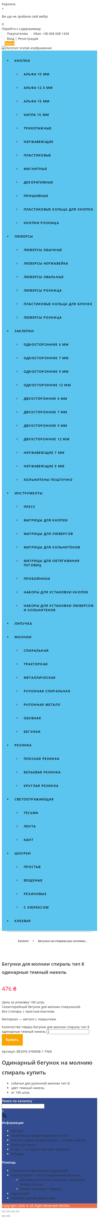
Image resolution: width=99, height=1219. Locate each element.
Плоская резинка (41, 758)
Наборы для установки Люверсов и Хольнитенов (58, 607)
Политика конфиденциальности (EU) (40, 1135)
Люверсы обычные (43, 250)
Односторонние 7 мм (46, 358)
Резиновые (35, 894)
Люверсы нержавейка (46, 263)
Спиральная (36, 650)
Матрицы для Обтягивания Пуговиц (52, 563)
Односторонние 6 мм (46, 344)
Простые (32, 867)
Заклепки (24, 331)
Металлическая (40, 677)
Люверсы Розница (43, 317)
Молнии (23, 637)
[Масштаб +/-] (4, 1211)
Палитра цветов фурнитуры (33, 1198)
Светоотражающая (34, 799)
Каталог (17, 1131)
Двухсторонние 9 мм (45, 425)
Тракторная (36, 664)
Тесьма (31, 813)
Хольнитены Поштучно (48, 479)
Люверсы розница (43, 290)
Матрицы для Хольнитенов (52, 547)
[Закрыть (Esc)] (17, 1211)
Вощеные (33, 880)
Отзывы (17, 1154)
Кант (28, 840)
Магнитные (35, 169)
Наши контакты (23, 1144)
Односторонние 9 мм (46, 371)
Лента (30, 826)
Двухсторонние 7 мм (45, 412)
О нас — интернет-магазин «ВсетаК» (40, 1149)
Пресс (29, 506)
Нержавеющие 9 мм (44, 466)
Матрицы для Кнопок (46, 520)
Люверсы (24, 236)
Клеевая (23, 921)
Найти (10, 43)
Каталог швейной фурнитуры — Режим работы (48, 1140)
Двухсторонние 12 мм (47, 439)
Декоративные (38, 182)
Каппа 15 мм (36, 114)
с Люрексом (36, 907)
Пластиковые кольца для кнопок (58, 209)
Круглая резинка (41, 785)
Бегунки (32, 731)
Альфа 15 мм (37, 101)
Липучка (23, 623)
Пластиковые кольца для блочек (58, 304)
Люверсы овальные (44, 277)
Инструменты (29, 493)
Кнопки (22, 60)
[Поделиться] (13, 1211)
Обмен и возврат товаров (40, 1189)
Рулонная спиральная (47, 691)
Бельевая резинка (42, 772)
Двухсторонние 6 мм (45, 398)
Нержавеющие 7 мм (44, 452)
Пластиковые (37, 155)
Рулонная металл (42, 704)
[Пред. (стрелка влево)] (4, 1216)
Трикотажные (38, 128)
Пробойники (37, 578)
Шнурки (23, 853)
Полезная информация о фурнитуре (40, 1170)
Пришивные (36, 196)
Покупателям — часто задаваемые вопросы (46, 1175)
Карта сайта (20, 1193)
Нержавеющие (38, 142)
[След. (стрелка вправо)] (8, 1216)
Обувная (32, 718)
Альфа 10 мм (37, 74)
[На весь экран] (8, 1211)
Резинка (23, 745)
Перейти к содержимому (21, 29)
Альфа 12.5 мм (38, 87)
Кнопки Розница (41, 223)
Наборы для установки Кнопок (56, 592)
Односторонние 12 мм (47, 385)
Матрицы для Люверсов (48, 533)
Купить (12, 1040)
